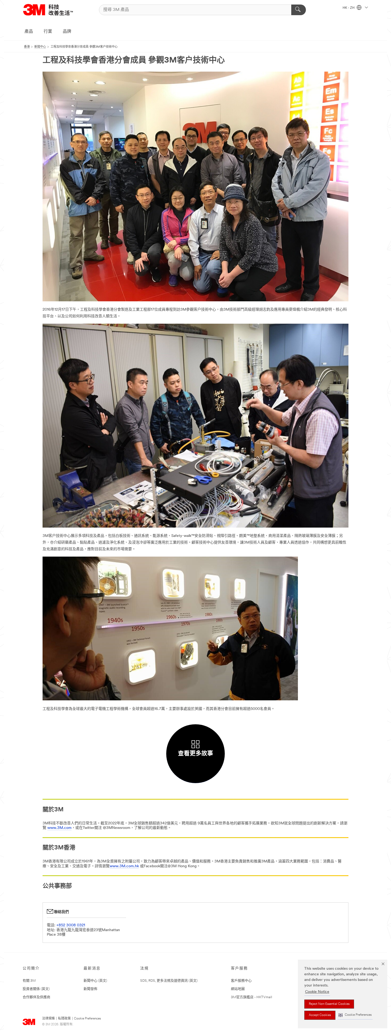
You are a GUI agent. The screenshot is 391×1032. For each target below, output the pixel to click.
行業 (48, 32)
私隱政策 (64, 1018)
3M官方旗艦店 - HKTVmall (251, 997)
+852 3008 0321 (70, 925)
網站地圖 (238, 989)
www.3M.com (59, 828)
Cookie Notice (317, 992)
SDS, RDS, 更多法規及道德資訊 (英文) (169, 980)
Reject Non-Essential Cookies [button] (329, 1004)
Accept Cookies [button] (320, 1015)
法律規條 (48, 1018)
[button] (355, 1015)
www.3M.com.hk (124, 866)
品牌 (67, 32)
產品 (28, 32)
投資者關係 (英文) (36, 989)
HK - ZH (349, 8)
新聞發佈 (90, 989)
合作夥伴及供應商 (36, 997)
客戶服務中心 (241, 980)
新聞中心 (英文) (95, 980)
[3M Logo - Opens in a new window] (48, 9)
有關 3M (29, 980)
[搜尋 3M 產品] (298, 10)
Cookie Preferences (87, 1018)
